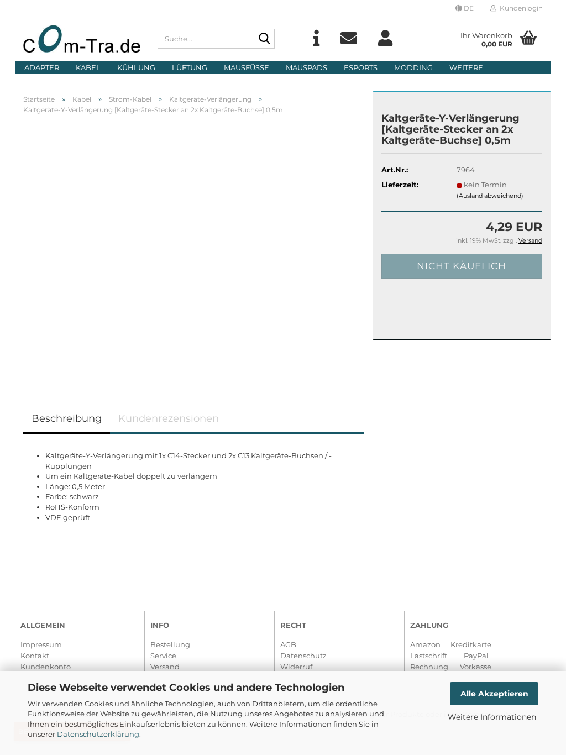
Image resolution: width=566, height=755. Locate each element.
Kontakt (34, 655)
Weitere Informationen (492, 717)
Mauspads (306, 67)
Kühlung (136, 67)
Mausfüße (246, 67)
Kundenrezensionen (168, 418)
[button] (464, 8)
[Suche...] (264, 39)
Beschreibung (67, 418)
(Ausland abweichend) (490, 196)
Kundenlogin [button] (519, 8)
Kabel (88, 67)
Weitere (466, 67)
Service (163, 655)
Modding (413, 67)
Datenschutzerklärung (98, 734)
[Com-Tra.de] (82, 39)
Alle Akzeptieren (494, 694)
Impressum (41, 644)
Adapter (41, 67)
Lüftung (189, 67)
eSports (361, 67)
